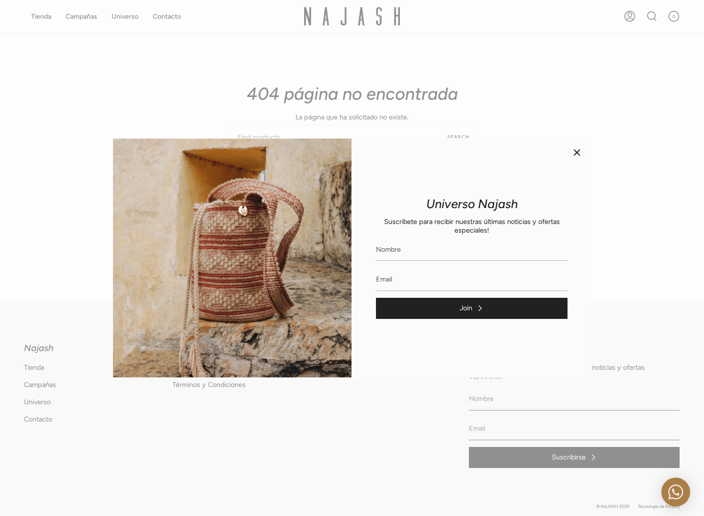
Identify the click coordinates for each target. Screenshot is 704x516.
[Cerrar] (577, 152)
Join (466, 308)
